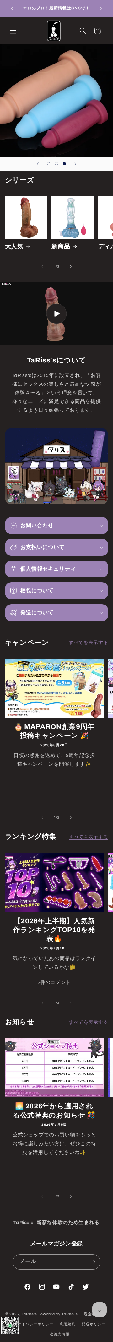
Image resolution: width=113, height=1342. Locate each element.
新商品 (60, 246)
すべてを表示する (88, 642)
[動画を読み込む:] (56, 313)
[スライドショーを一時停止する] (106, 164)
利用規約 (68, 1324)
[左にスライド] (42, 266)
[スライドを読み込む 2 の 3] (56, 164)
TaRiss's (29, 1314)
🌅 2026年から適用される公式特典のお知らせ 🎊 (54, 1110)
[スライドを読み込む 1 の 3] (48, 164)
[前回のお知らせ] (12, 8)
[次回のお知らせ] (101, 8)
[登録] (93, 1262)
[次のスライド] (75, 164)
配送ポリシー (93, 1324)
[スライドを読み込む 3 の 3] (64, 164)
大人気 (14, 246)
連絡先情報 (60, 1334)
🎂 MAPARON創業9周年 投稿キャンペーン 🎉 (54, 731)
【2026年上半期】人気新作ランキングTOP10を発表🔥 (54, 930)
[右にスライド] (71, 266)
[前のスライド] (38, 164)
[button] (13, 31)
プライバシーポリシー (33, 1324)
